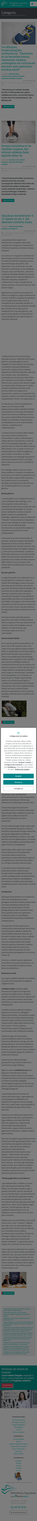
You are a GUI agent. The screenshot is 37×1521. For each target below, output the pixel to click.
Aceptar (18, 776)
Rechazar (18, 782)
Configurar (18, 788)
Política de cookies (22, 769)
